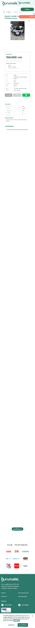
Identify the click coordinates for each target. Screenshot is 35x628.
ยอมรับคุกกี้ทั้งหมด (23, 625)
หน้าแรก (4, 12)
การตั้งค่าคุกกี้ (11, 625)
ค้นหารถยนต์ (9, 12)
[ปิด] (32, 616)
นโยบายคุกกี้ (16, 620)
